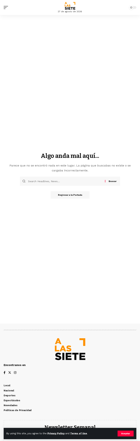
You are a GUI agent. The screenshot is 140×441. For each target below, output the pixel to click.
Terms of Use (78, 433)
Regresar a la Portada (70, 195)
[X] (9, 372)
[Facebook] (4, 372)
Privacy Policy (56, 433)
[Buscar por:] (65, 181)
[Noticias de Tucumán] (70, 6)
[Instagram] (15, 372)
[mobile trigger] (7, 7)
